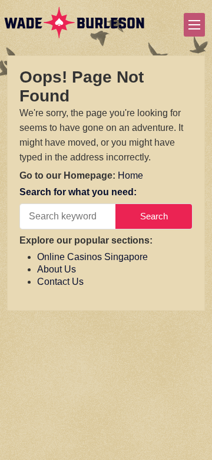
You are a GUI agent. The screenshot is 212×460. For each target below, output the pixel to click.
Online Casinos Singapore (92, 257)
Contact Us (60, 282)
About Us (56, 269)
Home (130, 175)
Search (154, 216)
